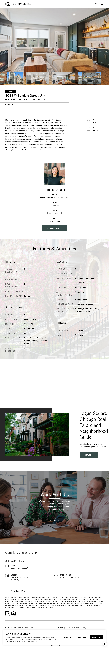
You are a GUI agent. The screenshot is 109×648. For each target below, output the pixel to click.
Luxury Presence (25, 628)
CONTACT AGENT (54, 228)
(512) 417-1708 (54, 205)
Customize (82, 637)
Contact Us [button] (54, 520)
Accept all (96, 637)
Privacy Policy (79, 628)
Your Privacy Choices (54, 645)
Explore (89, 455)
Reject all (67, 637)
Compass (72, 597)
